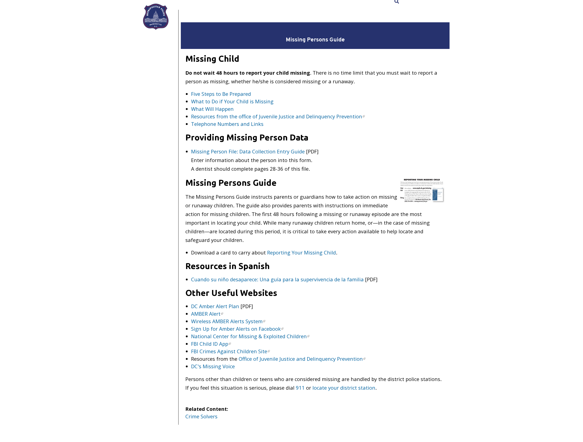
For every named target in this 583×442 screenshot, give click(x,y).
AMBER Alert (205, 313)
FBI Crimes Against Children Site (229, 351)
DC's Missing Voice (213, 366)
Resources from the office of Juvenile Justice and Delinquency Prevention (276, 116)
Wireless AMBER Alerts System (227, 321)
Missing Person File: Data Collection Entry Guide (248, 151)
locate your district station (343, 387)
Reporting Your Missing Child (301, 252)
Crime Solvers (201, 416)
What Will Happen (212, 108)
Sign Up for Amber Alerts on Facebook (236, 328)
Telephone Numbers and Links (227, 123)
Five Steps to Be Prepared (221, 93)
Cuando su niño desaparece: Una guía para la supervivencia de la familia (277, 279)
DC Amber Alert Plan (215, 306)
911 (300, 387)
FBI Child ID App (209, 343)
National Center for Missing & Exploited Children (249, 336)
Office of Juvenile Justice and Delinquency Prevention (301, 358)
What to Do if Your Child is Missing (232, 101)
